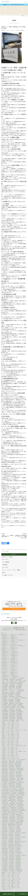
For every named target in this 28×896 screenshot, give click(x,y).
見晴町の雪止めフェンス (14, 672)
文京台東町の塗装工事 (20, 804)
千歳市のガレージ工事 (5, 752)
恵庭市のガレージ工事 (13, 752)
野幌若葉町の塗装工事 (19, 790)
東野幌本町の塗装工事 (11, 800)
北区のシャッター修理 (13, 745)
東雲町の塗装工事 (19, 845)
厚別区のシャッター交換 (15, 728)
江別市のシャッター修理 (15, 738)
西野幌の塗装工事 (13, 804)
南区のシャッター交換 (5, 730)
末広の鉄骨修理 (4, 699)
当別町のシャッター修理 (6, 735)
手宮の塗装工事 (11, 837)
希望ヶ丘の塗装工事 (21, 782)
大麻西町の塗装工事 (5, 821)
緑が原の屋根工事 (5, 865)
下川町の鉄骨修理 (18, 696)
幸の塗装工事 (23, 837)
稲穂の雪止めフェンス (14, 637)
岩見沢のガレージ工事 (22, 745)
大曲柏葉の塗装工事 (19, 775)
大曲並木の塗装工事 (18, 773)
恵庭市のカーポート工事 (6, 759)
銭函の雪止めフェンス (5, 668)
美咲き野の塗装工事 (13, 769)
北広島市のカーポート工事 (6, 758)
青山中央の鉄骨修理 (20, 706)
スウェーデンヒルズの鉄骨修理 (13, 697)
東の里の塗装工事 (11, 786)
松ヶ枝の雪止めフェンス (6, 666)
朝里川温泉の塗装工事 (11, 845)
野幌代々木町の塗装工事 (6, 789)
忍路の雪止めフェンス (14, 666)
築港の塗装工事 (11, 858)
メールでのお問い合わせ (21, 894)
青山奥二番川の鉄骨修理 (19, 703)
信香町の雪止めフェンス (6, 651)
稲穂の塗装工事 (11, 835)
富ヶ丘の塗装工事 (5, 775)
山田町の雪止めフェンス (6, 644)
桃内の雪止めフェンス (14, 641)
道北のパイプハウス (12, 689)
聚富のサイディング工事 (15, 882)
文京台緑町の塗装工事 (13, 807)
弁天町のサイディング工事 (6, 883)
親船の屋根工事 (17, 866)
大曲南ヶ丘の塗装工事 (20, 779)
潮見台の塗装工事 (5, 842)
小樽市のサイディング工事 (15, 886)
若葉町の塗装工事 (12, 779)
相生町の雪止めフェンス (6, 638)
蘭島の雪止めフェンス (22, 645)
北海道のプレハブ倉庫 (5, 682)
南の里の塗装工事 (11, 775)
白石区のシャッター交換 (6, 727)
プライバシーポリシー (8, 627)
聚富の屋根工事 (11, 865)
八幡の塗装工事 (18, 786)
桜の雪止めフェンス (5, 645)
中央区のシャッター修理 (6, 741)
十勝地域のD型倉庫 (5, 679)
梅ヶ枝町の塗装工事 (12, 852)
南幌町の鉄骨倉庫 (11, 686)
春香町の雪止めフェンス (6, 658)
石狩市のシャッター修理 (6, 738)
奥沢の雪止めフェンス (5, 665)
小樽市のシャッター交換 (15, 721)
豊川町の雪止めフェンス (13, 645)
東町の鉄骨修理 (13, 706)
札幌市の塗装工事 (5, 859)
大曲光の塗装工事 (18, 776)
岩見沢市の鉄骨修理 (5, 692)
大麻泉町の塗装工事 (12, 799)
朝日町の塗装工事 (11, 762)
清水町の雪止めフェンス (6, 655)
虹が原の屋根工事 (5, 866)
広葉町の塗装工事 (5, 786)
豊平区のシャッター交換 (15, 727)
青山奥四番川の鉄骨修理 (6, 706)
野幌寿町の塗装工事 (5, 807)
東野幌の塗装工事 (5, 796)
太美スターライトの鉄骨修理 (20, 707)
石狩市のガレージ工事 (13, 748)
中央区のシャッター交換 (14, 731)
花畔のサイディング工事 (6, 880)
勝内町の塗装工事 (5, 858)
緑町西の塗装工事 (5, 817)
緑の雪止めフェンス (13, 668)
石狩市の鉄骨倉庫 (18, 683)
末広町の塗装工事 (5, 835)
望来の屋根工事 (11, 866)
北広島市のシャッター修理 (6, 737)
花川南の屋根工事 (18, 862)
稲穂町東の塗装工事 (18, 765)
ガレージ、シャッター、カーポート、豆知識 (15, 30)
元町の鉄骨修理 (18, 692)
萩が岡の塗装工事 (13, 793)
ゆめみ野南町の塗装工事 (6, 813)
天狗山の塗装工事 (5, 838)
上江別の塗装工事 (19, 799)
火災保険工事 (4, 564)
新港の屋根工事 (18, 859)
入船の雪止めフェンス (14, 658)
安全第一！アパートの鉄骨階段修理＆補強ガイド (7, 536)
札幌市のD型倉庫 (12, 679)
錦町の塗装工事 (4, 834)
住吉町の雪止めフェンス (14, 635)
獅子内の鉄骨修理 (5, 696)
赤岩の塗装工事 (23, 841)
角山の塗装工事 (4, 797)
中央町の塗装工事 (12, 821)
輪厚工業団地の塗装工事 (13, 782)
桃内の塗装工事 (11, 838)
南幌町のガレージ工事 (22, 751)
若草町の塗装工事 (18, 814)
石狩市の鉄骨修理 (18, 713)
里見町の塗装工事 (5, 765)
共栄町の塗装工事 (18, 783)
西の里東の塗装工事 (5, 779)
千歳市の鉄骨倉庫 (18, 686)
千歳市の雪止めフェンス (6, 675)
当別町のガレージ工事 (13, 751)
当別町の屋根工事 (18, 868)
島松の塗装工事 (4, 766)
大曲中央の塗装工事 (18, 772)
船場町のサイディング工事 (15, 880)
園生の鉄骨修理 (17, 699)
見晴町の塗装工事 (18, 858)
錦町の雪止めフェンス (22, 634)
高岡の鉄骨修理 (10, 700)
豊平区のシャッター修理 (6, 742)
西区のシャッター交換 (5, 731)
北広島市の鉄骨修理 (5, 714)
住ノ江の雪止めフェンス (14, 665)
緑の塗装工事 (23, 855)
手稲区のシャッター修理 (15, 744)
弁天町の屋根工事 (18, 865)
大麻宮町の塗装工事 (12, 820)
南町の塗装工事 (11, 773)
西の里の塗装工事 (5, 776)
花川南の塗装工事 (5, 828)
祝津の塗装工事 (18, 848)
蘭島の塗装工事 (17, 841)
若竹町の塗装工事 (18, 842)
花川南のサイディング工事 (6, 879)
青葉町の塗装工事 (5, 762)
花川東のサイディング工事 (16, 879)
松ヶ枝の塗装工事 (5, 855)
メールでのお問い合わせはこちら (15, 608)
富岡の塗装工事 (10, 834)
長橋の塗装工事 (11, 842)
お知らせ (4, 572)
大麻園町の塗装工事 (12, 817)
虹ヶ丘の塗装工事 (5, 782)
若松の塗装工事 (4, 845)
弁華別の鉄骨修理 (18, 710)
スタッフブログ (5, 567)
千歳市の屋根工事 (11, 869)
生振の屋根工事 (4, 868)
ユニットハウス (5, 559)
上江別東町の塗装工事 (5, 804)
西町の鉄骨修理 (4, 704)
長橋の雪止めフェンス (5, 648)
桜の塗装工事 (4, 841)
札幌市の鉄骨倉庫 (5, 683)
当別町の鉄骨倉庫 (5, 686)
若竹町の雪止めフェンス (14, 648)
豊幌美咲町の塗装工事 (11, 797)
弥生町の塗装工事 (20, 807)
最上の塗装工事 (17, 837)
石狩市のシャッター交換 (15, 724)
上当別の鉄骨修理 (11, 710)
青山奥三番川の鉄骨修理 (12, 704)
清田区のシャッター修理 (15, 741)
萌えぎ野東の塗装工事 (12, 796)
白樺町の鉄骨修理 (11, 693)
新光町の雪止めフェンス (14, 661)
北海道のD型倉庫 (18, 679)
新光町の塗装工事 (18, 851)
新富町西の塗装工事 (5, 769)
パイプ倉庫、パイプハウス (7, 575)
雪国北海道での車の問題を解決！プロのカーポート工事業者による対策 (21, 536)
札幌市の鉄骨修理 (21, 690)
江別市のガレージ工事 (5, 748)
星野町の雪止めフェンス (6, 662)
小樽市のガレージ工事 (5, 751)
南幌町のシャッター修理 (15, 734)
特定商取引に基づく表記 (19, 627)
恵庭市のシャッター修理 (15, 737)
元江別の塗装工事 (5, 799)
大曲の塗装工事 (17, 766)
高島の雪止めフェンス (15, 669)
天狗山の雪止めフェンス (6, 641)
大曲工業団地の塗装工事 (19, 768)
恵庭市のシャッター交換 (19, 720)
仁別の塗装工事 (4, 783)
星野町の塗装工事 (5, 852)
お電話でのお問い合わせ (7, 894)
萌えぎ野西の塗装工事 (20, 793)
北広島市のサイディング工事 (6, 889)
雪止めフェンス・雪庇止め (7, 556)
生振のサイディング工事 (6, 886)
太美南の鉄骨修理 (5, 710)
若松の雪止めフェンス (14, 651)
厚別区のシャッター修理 (6, 744)
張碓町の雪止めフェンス (15, 655)
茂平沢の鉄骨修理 (11, 699)
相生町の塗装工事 (18, 835)
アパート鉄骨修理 (5, 562)
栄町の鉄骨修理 (12, 692)
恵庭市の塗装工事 (22, 759)
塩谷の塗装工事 (10, 844)
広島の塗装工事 (11, 765)
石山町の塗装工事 (11, 848)
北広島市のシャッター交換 (6, 724)
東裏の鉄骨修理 (19, 704)
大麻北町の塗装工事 (19, 803)
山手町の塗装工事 (11, 776)
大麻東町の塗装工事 (5, 790)
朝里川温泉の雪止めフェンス (6, 652)
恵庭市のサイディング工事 (6, 872)
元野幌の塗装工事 (11, 803)
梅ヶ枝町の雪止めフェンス (15, 662)
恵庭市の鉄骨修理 (12, 714)
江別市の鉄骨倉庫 (11, 683)
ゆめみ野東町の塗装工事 (14, 810)
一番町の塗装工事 (20, 789)
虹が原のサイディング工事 (16, 883)
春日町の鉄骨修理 (11, 707)
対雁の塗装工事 (4, 824)
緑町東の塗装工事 (5, 820)
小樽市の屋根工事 (18, 869)
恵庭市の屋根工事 (11, 868)
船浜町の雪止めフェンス (14, 659)
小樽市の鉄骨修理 (19, 714)
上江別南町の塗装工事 (19, 806)
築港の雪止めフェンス (5, 672)
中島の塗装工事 (4, 800)
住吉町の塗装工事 (17, 834)
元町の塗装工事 (4, 806)
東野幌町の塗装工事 (20, 797)
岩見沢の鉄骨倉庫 (13, 682)
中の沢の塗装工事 (18, 762)
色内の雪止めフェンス (5, 661)
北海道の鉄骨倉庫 (5, 689)
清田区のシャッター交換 (6, 728)
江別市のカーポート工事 (15, 758)
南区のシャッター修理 (5, 745)
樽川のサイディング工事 (6, 876)
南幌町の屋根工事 (5, 869)
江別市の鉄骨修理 (11, 713)
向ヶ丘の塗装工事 (14, 789)
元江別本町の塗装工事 (20, 800)
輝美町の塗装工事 (5, 773)
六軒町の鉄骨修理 (17, 700)
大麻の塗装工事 (19, 796)
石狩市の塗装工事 (11, 859)
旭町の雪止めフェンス (5, 634)
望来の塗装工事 (18, 831)
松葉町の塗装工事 (11, 768)
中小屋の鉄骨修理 (5, 703)
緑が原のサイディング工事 (6, 882)
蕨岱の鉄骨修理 (11, 703)
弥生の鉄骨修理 (4, 700)
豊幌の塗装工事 (12, 790)
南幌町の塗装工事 (11, 761)
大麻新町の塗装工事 (14, 813)
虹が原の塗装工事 (11, 831)
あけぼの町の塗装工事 (20, 817)
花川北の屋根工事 (11, 862)
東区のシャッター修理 (14, 742)
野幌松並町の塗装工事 (20, 821)
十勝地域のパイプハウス (20, 689)
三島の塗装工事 (11, 772)
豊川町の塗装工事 (10, 841)
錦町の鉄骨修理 (4, 693)
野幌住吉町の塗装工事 (11, 811)
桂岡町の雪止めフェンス (15, 638)
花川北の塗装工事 (17, 827)
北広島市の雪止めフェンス (6, 676)
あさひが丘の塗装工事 (20, 820)
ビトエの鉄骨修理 (5, 707)
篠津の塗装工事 (21, 813)
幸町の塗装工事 (4, 811)
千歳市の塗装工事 (18, 761)
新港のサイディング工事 (6, 875)
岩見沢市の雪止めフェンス (16, 676)
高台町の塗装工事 (5, 772)
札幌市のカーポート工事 (15, 759)
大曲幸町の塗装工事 (20, 769)
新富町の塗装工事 (19, 852)
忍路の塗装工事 (11, 855)
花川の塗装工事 (10, 827)
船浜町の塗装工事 (5, 851)
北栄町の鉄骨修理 (11, 696)
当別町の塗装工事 (5, 761)
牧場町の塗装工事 (19, 811)
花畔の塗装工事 (18, 828)
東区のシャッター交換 (22, 730)
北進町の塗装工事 (11, 766)
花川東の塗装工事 (11, 828)
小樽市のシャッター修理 (15, 735)
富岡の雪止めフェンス (5, 635)
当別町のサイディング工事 (16, 872)
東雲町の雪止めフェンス (16, 652)
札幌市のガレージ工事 (13, 755)
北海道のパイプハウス (13, 690)
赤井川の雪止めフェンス (15, 644)
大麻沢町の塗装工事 (22, 810)
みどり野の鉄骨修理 (22, 697)
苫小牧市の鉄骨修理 (5, 717)
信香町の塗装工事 (17, 844)
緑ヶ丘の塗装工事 (11, 814)
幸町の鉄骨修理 (17, 693)
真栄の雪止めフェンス (13, 634)
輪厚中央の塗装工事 (11, 783)
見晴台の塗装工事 (19, 824)
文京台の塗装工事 (5, 803)
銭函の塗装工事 (17, 855)
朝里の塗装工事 (4, 844)
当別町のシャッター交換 (6, 721)
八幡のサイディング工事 (14, 876)
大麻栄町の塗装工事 (11, 806)
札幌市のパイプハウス (5, 690)
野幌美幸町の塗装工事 (11, 824)
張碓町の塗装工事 (5, 848)
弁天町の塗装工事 (5, 831)
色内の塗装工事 (11, 851)
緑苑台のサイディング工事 (15, 875)
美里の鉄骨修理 (4, 697)
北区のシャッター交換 (13, 730)
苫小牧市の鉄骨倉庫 (20, 682)
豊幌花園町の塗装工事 (5, 793)
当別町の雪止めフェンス (15, 675)
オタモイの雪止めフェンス (6, 669)
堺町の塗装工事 (17, 838)
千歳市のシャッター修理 (6, 734)
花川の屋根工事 (4, 862)
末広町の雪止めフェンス (6, 637)
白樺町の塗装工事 (5, 768)
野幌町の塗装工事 (5, 814)
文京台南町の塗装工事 (5, 810)
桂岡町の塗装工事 (5, 837)
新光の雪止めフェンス (5, 659)
